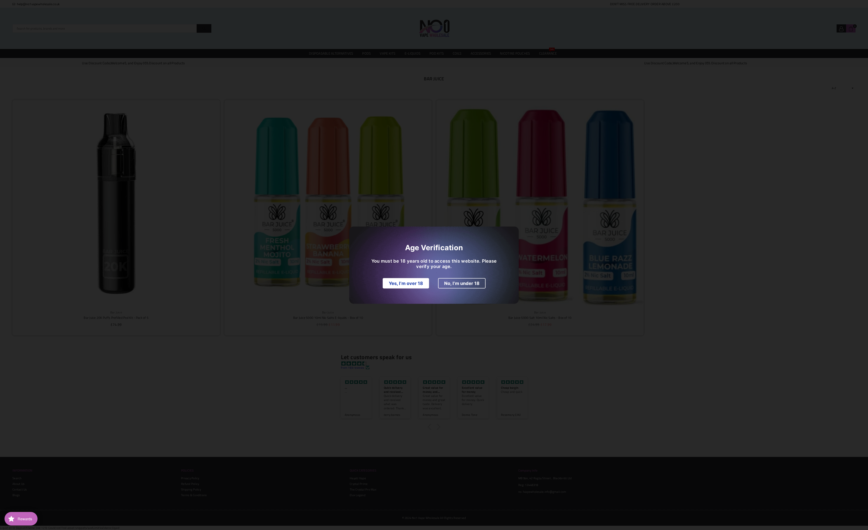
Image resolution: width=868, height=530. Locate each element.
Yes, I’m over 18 (406, 283)
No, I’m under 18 (461, 283)
